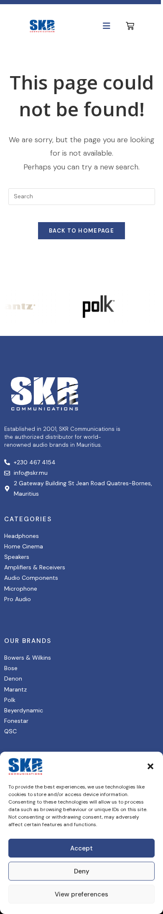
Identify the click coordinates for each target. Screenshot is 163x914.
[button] (150, 766)
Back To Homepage (81, 230)
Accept (81, 848)
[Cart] (130, 26)
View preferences (81, 894)
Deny (81, 871)
